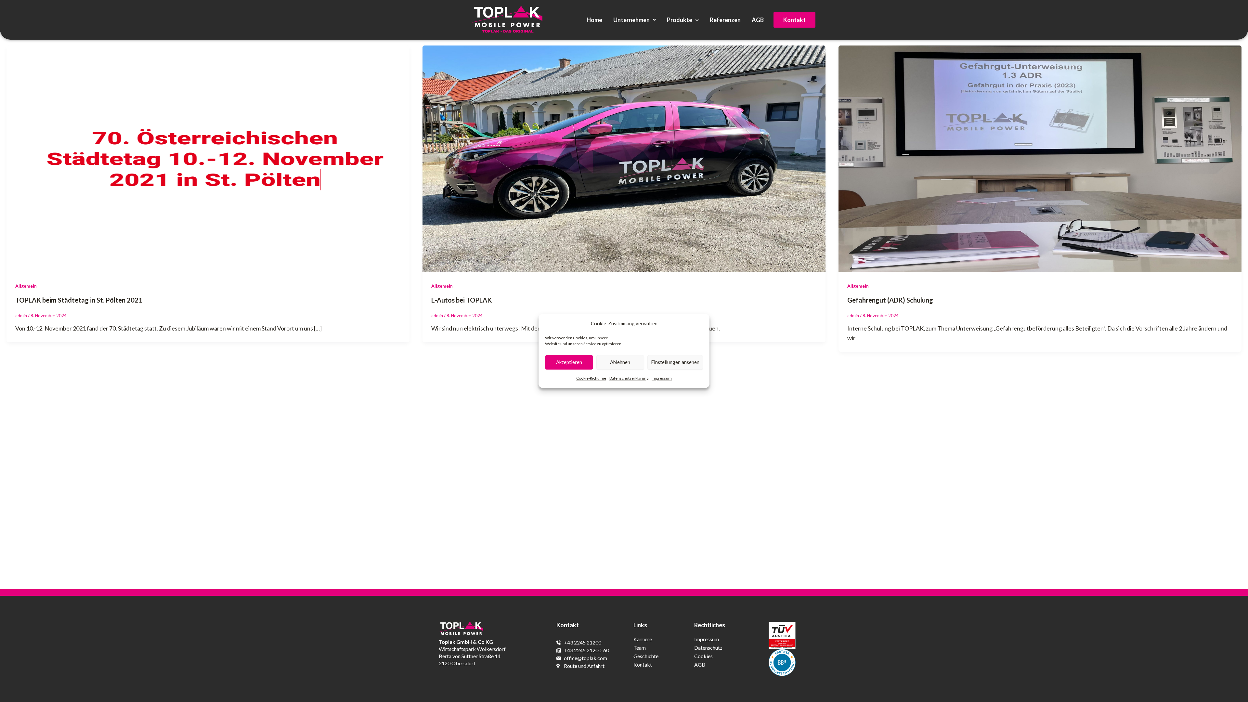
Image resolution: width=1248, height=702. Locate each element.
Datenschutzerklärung (628, 378)
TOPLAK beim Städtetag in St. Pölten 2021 (78, 300)
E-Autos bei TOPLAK (461, 300)
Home (594, 19)
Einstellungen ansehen (675, 362)
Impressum (662, 378)
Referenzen (725, 19)
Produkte (679, 19)
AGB (758, 19)
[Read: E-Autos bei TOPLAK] (624, 158)
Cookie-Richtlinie (591, 378)
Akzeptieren (569, 362)
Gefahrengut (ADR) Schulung (890, 300)
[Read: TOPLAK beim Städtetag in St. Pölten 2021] (208, 158)
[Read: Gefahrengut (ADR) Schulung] (1040, 158)
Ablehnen (620, 362)
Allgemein (26, 286)
